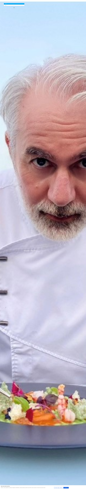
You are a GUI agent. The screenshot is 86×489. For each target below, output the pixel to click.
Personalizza (56, 487)
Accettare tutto (66, 487)
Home (6, 3)
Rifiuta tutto (61, 487)
